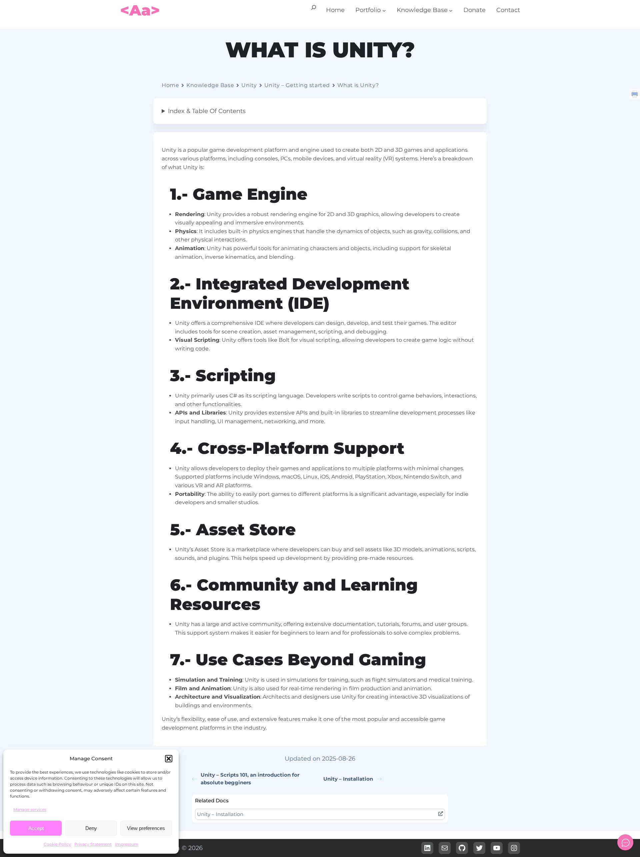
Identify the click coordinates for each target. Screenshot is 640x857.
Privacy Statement (93, 844)
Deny (91, 828)
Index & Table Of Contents (207, 111)
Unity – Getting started (297, 85)
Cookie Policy (57, 844)
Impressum (126, 844)
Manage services (29, 809)
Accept (36, 828)
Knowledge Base (210, 85)
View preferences (146, 828)
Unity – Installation (348, 779)
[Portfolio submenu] (384, 10)
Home (170, 85)
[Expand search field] (314, 10)
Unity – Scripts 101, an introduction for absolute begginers (250, 779)
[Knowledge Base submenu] (451, 10)
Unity (249, 85)
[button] (168, 758)
